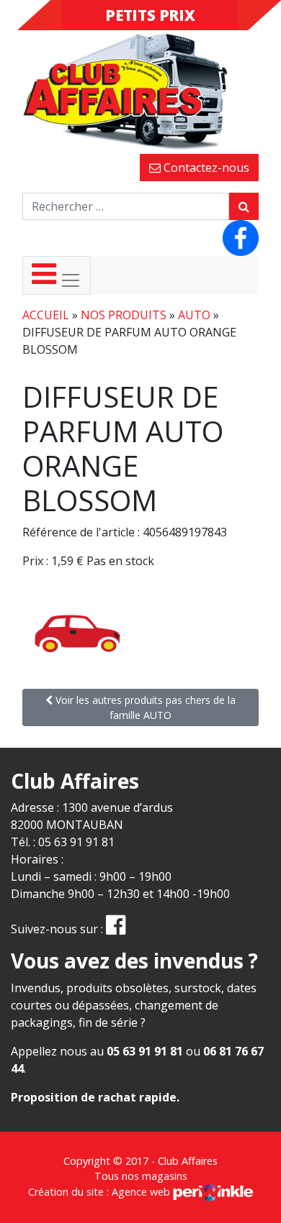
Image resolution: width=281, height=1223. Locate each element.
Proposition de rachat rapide (94, 1097)
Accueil (45, 315)
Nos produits (123, 315)
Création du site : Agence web (100, 1192)
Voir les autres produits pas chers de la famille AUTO (144, 707)
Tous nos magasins (140, 1176)
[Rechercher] (244, 206)
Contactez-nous (205, 167)
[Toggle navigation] (56, 275)
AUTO (194, 315)
